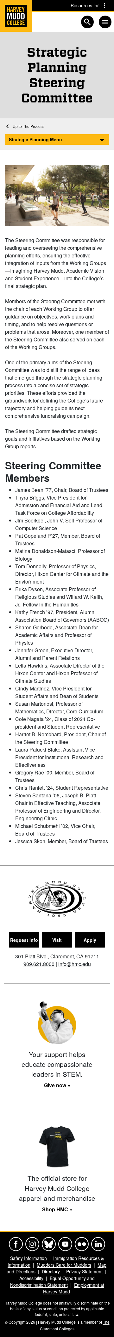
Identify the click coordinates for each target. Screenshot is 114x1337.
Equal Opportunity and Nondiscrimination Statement (52, 1281)
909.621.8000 (38, 964)
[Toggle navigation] (105, 22)
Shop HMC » (57, 1209)
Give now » (57, 1085)
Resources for (85, 5)
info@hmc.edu (74, 964)
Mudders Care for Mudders (64, 1265)
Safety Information (28, 1258)
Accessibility (31, 1278)
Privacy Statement (84, 1271)
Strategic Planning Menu (35, 139)
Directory (51, 1271)
